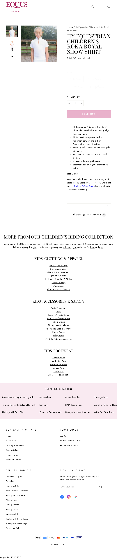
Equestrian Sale (13, 528)
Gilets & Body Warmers (58, 272)
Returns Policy (12, 450)
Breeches (10, 481)
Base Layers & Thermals (17, 490)
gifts (35, 247)
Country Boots (58, 357)
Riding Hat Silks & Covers (58, 328)
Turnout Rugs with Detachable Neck (18, 404)
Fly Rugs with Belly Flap (13, 412)
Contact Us (11, 440)
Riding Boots (11, 500)
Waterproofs (58, 286)
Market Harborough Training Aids (18, 397)
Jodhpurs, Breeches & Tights (58, 279)
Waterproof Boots (13, 514)
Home (70, 27)
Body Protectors (58, 308)
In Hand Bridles (72, 397)
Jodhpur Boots (58, 368)
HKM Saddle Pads (73, 404)
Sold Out (89, 114)
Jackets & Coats (58, 275)
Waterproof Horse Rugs (16, 523)
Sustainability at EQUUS (70, 440)
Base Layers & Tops (58, 265)
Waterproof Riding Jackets (17, 518)
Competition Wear (58, 268)
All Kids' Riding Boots (58, 374)
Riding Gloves (58, 321)
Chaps (58, 311)
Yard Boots (58, 371)
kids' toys (67, 247)
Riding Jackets (12, 485)
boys (92, 247)
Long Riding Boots (58, 361)
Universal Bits (45, 397)
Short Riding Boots (58, 364)
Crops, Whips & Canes (58, 315)
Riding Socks (58, 332)
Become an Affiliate (69, 445)
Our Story (64, 436)
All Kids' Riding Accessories (58, 339)
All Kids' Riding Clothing (58, 289)
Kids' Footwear (59, 351)
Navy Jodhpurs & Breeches (77, 412)
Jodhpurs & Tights (14, 476)
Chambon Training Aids (50, 412)
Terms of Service (13, 459)
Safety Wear (58, 335)
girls (101, 247)
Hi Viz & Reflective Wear (58, 318)
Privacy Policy (12, 454)
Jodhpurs (43, 404)
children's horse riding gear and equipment (63, 244)
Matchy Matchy (59, 282)
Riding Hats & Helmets (58, 325)
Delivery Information (15, 445)
